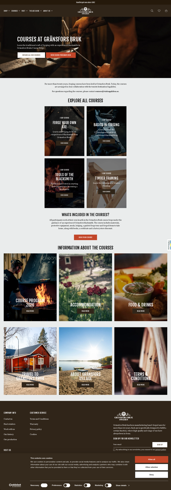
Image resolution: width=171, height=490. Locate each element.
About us (46, 11)
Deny (151, 475)
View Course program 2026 (61, 55)
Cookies (33, 434)
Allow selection (151, 467)
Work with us (9, 429)
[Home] (85, 11)
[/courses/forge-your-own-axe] (64, 131)
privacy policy (160, 450)
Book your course (85, 237)
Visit (23, 11)
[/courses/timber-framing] (106, 183)
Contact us (8, 419)
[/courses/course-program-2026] (30, 287)
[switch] (67, 485)
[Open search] (152, 11)
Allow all (151, 459)
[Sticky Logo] (169, 245)
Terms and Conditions (39, 419)
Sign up (160, 445)
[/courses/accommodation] (85, 287)
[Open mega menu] (9, 11)
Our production (10, 439)
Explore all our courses (31, 55)
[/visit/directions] (30, 361)
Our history (9, 434)
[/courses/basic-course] (106, 131)
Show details (121, 485)
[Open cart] (166, 11)
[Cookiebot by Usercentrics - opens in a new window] (15, 485)
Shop (5, 11)
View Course (64, 143)
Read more (30, 311)
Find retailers (9, 424)
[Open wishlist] (159, 11)
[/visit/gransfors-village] (85, 361)
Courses (14, 11)
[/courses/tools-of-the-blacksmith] (64, 183)
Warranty (34, 424)
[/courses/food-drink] (140, 287)
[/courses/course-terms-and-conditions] (140, 361)
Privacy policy (36, 429)
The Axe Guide (34, 11)
